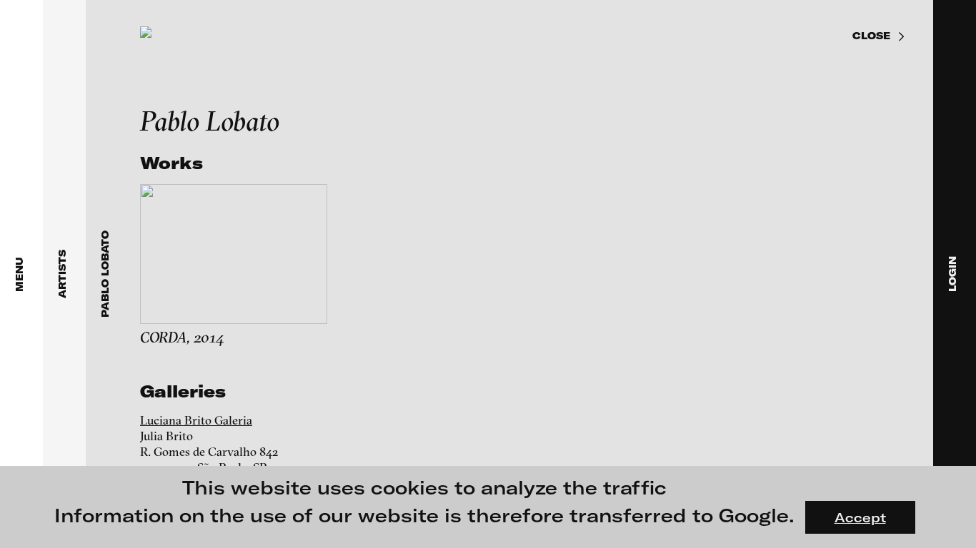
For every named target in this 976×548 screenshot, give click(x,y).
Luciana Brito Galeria (196, 419)
